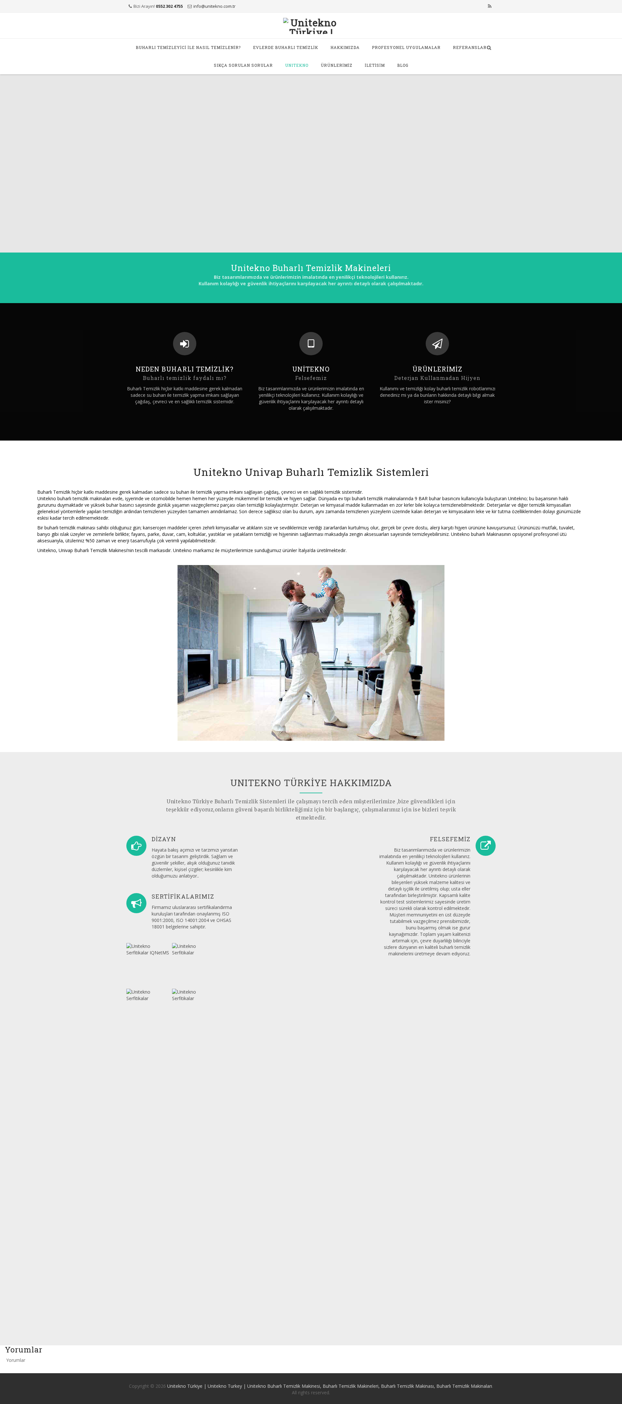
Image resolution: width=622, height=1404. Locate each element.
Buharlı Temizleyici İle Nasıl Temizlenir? (188, 47)
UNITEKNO (296, 65)
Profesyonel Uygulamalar (406, 47)
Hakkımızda (345, 47)
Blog (403, 65)
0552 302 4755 (169, 6)
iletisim (375, 65)
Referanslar (470, 47)
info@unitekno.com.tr (214, 6)
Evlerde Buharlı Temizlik (285, 47)
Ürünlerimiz (336, 65)
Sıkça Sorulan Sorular (243, 65)
